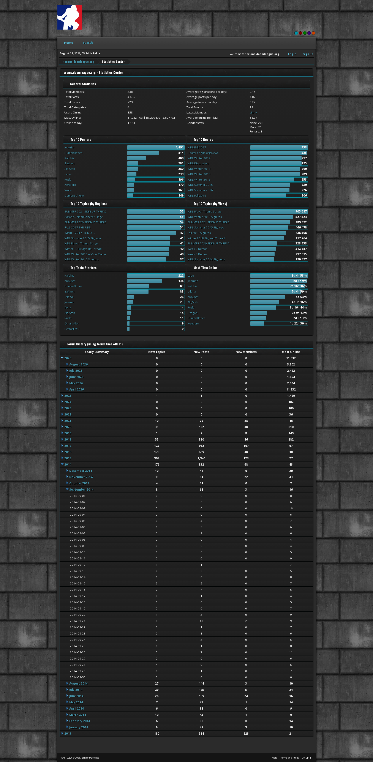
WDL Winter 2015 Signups (205, 217)
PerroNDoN (72, 329)
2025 (67, 396)
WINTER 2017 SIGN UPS (80, 233)
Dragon (193, 313)
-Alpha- (69, 297)
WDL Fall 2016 (197, 195)
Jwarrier (70, 147)
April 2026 (76, 389)
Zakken (69, 163)
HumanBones (73, 153)
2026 (67, 358)
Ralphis (69, 158)
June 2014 (76, 696)
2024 (67, 402)
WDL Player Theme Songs (81, 243)
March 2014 (77, 715)
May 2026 (76, 383)
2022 (67, 414)
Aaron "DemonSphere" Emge (84, 217)
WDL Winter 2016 (199, 179)
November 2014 (81, 477)
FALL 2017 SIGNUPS (78, 227)
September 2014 (81, 489)
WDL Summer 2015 (200, 185)
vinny (253, 112)
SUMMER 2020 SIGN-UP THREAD (85, 222)
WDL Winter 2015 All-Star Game (85, 254)
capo (68, 174)
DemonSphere (74, 195)
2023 (67, 408)
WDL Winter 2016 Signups (82, 259)
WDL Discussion (198, 163)
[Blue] (296, 33)
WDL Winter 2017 (199, 158)
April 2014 (76, 708)
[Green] (305, 33)
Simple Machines (90, 757)
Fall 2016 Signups (199, 233)
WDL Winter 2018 (199, 169)
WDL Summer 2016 (200, 190)
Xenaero (70, 185)
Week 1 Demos (197, 249)
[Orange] (313, 33)
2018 (67, 439)
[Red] (300, 33)
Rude (68, 179)
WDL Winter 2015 (199, 174)
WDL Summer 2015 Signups (83, 238)
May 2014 (76, 702)
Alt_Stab (70, 169)
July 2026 (75, 371)
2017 (67, 446)
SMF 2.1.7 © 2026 (70, 757)
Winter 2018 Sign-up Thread (83, 249)
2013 (67, 733)
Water (69, 190)
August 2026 (78, 364)
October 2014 (79, 483)
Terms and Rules (289, 757)
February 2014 (79, 721)
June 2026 (76, 377)
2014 (67, 464)
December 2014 (80, 471)
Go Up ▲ (307, 757)
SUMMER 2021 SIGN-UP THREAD (85, 211)
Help (274, 757)
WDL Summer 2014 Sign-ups (206, 259)
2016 (67, 452)
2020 (67, 427)
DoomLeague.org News (203, 153)
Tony (68, 307)
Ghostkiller (72, 323)
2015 (67, 458)
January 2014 (78, 727)
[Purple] (309, 33)
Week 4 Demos (197, 254)
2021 (67, 421)
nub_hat (70, 281)
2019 (67, 433)
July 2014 (75, 690)
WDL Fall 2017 (197, 147)
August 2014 (78, 683)
